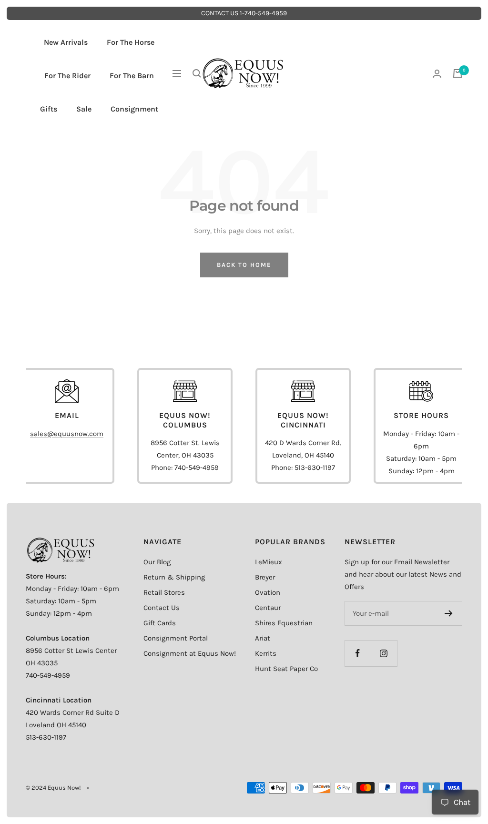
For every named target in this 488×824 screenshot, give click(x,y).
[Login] (437, 74)
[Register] (449, 613)
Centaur (268, 607)
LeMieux (268, 562)
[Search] (197, 73)
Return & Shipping (174, 577)
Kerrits (265, 653)
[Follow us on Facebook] (358, 653)
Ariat (262, 638)
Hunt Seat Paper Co (286, 668)
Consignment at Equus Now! (189, 653)
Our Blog (157, 562)
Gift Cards (159, 623)
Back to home (244, 264)
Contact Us (161, 607)
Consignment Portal (175, 638)
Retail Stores (164, 592)
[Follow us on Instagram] (384, 653)
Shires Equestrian (284, 623)
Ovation (267, 592)
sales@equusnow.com (66, 433)
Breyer (265, 577)
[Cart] (457, 73)
